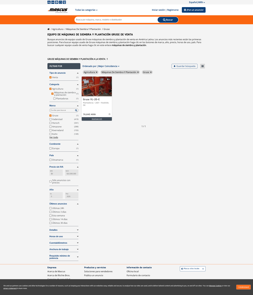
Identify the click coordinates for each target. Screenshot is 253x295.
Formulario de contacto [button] (138, 275)
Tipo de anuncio (57, 73)
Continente (54, 144)
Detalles (53, 230)
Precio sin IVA (56, 167)
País (51, 155)
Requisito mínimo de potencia (59, 257)
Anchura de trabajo (59, 249)
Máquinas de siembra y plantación (83, 29)
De (51, 193)
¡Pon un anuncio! (195, 9)
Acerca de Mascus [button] (56, 271)
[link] (97, 86)
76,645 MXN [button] (89, 114)
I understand (243, 287)
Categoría (54, 84)
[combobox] (181, 269)
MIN (51, 171)
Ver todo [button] (53, 137)
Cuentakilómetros (58, 243)
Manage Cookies (215, 286)
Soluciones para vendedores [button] (98, 271)
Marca (52, 105)
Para (67, 193)
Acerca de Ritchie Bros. (58, 275)
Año (51, 190)
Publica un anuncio (93, 275)
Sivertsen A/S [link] (97, 119)
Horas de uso (56, 236)
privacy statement (10, 288)
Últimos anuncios (58, 204)
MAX (67, 171)
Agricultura (57, 29)
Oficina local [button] (133, 271)
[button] (63, 66)
